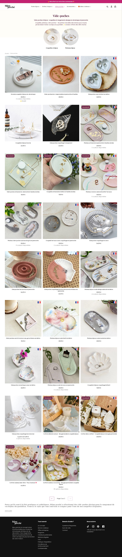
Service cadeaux (43, 528)
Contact (65, 530)
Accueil (7, 53)
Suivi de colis (66, 528)
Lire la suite (8, 511)
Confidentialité (42, 548)
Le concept (41, 526)
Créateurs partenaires (45, 535)
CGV (39, 539)
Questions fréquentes (69, 526)
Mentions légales (43, 537)
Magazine (41, 532)
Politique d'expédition (44, 542)
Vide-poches (13, 53)
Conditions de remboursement (43, 545)
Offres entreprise (43, 530)
